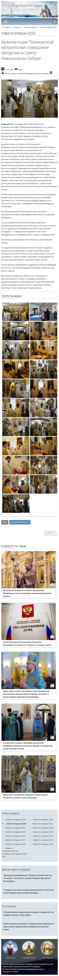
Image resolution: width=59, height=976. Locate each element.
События (17, 27)
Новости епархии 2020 (43, 828)
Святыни (10, 957)
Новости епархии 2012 (43, 844)
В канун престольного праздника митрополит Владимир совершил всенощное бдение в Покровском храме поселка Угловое (28, 746)
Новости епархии (30, 27)
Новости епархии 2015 (15, 840)
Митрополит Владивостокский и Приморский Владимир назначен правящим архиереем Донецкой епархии (27, 593)
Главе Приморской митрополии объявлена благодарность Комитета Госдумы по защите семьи (27, 643)
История (47, 957)
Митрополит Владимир (20, 522)
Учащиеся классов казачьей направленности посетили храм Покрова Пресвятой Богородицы (28, 891)
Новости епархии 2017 (15, 836)
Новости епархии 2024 (43, 819)
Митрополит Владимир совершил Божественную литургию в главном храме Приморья (25, 796)
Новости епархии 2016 (43, 836)
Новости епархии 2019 (15, 832)
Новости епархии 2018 (43, 832)
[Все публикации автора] (50, 73)
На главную (6, 27)
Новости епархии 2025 (15, 819)
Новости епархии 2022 (42, 824)
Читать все (50, 533)
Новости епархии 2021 (15, 828)
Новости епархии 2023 (48, 27)
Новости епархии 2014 (43, 840)
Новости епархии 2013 (15, 844)
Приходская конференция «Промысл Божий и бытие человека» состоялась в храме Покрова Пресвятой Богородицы (27, 878)
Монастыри (29, 957)
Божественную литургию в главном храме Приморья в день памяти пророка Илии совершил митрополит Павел (28, 927)
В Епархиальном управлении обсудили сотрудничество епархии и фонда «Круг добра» (28, 913)
